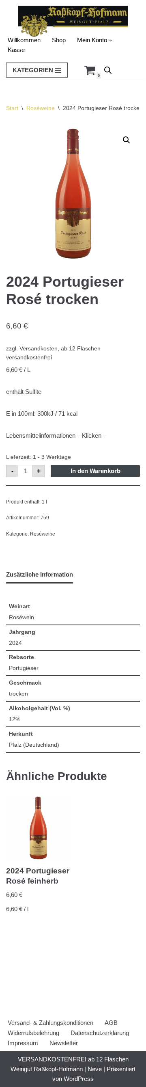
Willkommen (24, 40)
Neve (95, 1068)
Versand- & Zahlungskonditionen (50, 1022)
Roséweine (40, 108)
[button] (110, 40)
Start (12, 108)
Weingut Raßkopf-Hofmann (47, 1068)
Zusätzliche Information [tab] (39, 574)
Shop (59, 40)
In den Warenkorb (95, 470)
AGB (111, 1022)
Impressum (23, 1042)
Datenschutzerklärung (100, 1032)
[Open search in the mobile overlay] (108, 70)
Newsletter (63, 1042)
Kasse (16, 49)
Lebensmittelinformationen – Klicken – (56, 435)
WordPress (79, 1078)
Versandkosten (38, 349)
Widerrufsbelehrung (33, 1032)
